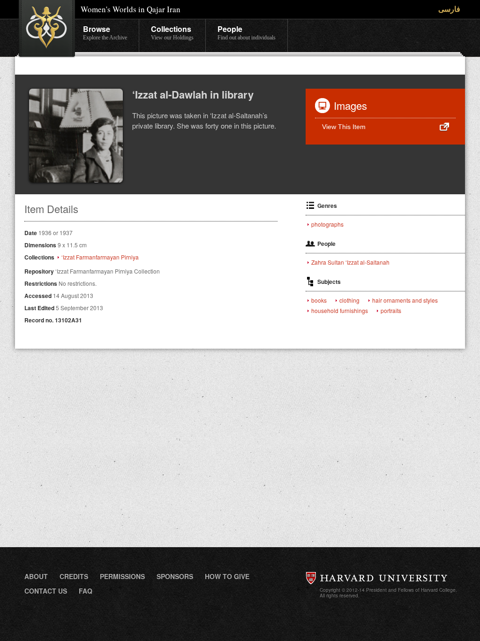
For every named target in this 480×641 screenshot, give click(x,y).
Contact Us (45, 590)
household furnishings (339, 310)
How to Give (227, 576)
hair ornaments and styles (405, 300)
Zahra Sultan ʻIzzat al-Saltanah (350, 262)
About (36, 576)
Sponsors (175, 576)
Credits (74, 576)
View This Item (344, 126)
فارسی (449, 8)
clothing (349, 300)
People (247, 32)
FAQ (85, 590)
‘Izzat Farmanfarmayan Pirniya (100, 257)
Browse (105, 32)
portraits (391, 310)
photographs (327, 224)
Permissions (122, 576)
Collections (172, 32)
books (319, 300)
